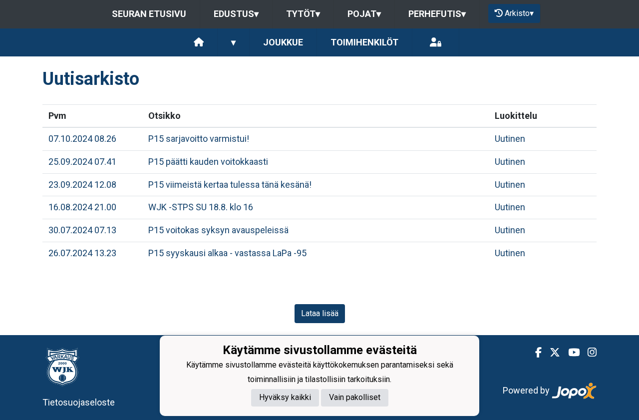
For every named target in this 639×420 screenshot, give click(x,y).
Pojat (364, 13)
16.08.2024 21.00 (82, 207)
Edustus (236, 13)
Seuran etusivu (149, 13)
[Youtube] (570, 352)
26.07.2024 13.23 (82, 253)
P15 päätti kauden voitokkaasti (208, 161)
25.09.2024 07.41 (82, 161)
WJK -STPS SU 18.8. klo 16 (200, 207)
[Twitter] (551, 352)
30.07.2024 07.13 (82, 230)
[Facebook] (534, 352)
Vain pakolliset (354, 397)
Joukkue (283, 42)
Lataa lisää (319, 313)
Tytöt (303, 13)
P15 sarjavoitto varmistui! (198, 138)
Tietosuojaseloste (78, 402)
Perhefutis (437, 13)
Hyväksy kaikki (285, 397)
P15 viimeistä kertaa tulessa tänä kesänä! (230, 184)
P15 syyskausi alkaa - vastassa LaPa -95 (227, 253)
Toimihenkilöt (364, 42)
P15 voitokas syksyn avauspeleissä (218, 230)
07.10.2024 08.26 (82, 138)
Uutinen (510, 138)
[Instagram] (588, 352)
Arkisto (519, 13)
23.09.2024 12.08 (82, 184)
